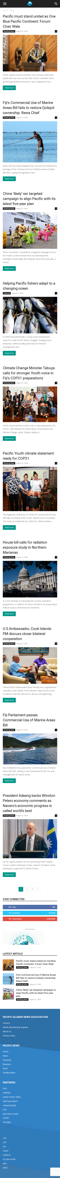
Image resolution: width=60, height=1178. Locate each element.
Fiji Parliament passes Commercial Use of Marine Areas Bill (29, 720)
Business (7, 1064)
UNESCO (7, 1155)
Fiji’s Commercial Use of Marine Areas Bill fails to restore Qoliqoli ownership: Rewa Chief (28, 108)
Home (5, 10)
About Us (7, 1031)
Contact (6, 1023)
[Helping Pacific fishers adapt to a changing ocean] (30, 315)
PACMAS (7, 1122)
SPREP (6, 1118)
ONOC (6, 1150)
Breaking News (9, 31)
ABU (5, 1163)
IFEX (5, 1109)
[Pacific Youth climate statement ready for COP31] (30, 489)
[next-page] (38, 889)
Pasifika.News (9, 1072)
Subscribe (51, 919)
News (5, 1055)
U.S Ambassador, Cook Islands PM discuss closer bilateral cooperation (27, 634)
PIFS (5, 1088)
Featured (7, 293)
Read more (9, 88)
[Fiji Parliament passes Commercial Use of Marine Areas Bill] (30, 749)
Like (53, 907)
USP (5, 1142)
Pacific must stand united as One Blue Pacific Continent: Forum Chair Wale (29, 21)
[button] (4, 4)
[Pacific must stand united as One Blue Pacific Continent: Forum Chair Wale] (30, 53)
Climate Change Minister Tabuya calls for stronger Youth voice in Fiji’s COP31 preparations (29, 373)
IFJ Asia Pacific (9, 1159)
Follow (52, 913)
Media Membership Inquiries (15, 1027)
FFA (4, 1138)
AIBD (5, 1167)
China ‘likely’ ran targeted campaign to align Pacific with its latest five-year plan (29, 199)
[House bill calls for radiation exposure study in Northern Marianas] (30, 579)
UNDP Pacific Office (12, 1097)
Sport (5, 1068)
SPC (4, 1146)
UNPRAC (7, 1092)
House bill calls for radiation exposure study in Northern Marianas (25, 547)
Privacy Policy (9, 1035)
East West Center (10, 1113)
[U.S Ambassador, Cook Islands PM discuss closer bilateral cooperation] (30, 665)
